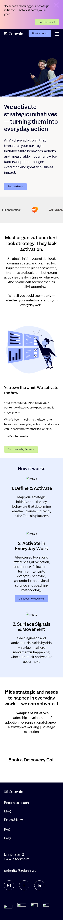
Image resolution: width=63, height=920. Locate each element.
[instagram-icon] (9, 885)
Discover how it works (32, 598)
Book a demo (40, 33)
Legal (8, 838)
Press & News (14, 820)
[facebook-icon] (24, 885)
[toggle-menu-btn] (57, 34)
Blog (7, 811)
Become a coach (16, 803)
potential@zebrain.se (20, 870)
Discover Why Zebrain (21, 449)
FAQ (7, 830)
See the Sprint (47, 22)
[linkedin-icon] (39, 885)
